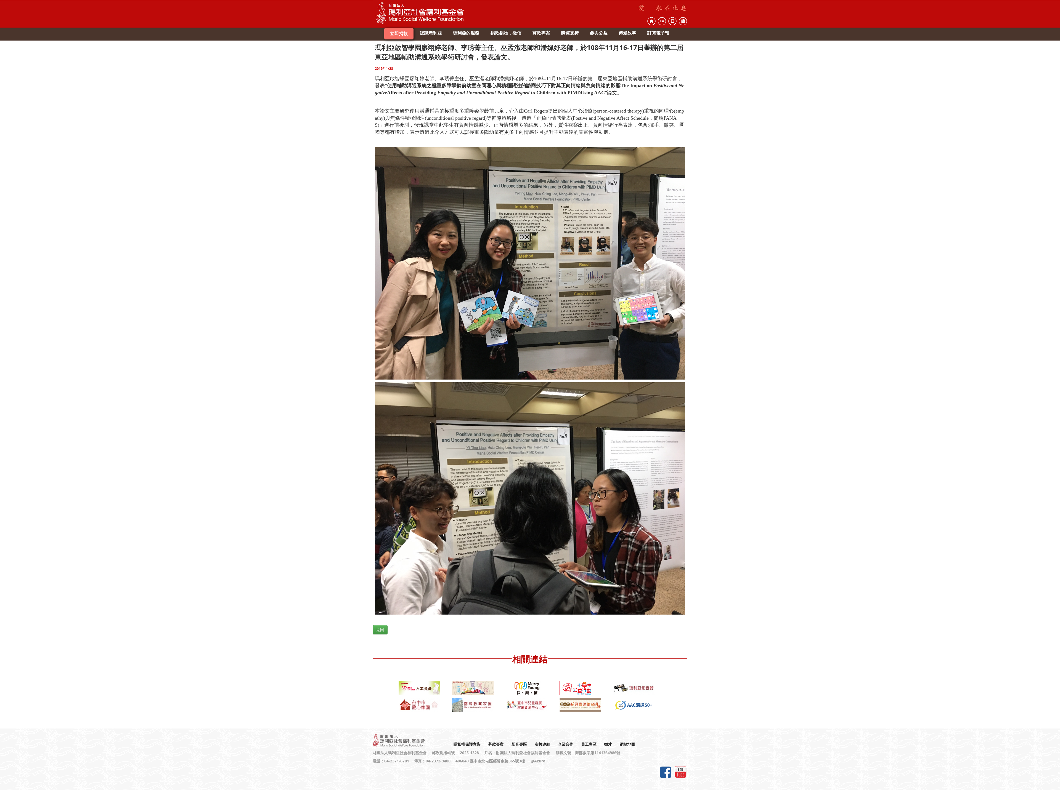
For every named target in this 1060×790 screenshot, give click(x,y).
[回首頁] (651, 21)
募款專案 (541, 33)
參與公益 (599, 33)
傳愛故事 (627, 33)
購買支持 (570, 33)
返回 (380, 630)
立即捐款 (399, 33)
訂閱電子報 (658, 33)
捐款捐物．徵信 (506, 33)
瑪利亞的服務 (466, 33)
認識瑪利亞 (431, 33)
